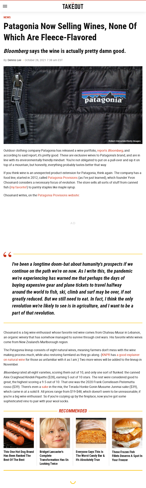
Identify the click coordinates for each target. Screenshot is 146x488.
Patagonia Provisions (63, 178)
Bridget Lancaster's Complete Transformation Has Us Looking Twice (54, 458)
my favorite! (19, 187)
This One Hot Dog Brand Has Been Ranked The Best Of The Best (19, 456)
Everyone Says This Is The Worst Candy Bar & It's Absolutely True (90, 456)
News (7, 17)
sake (45, 387)
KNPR (106, 355)
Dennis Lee (14, 60)
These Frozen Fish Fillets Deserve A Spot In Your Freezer (127, 456)
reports (102, 150)
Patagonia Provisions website (58, 195)
